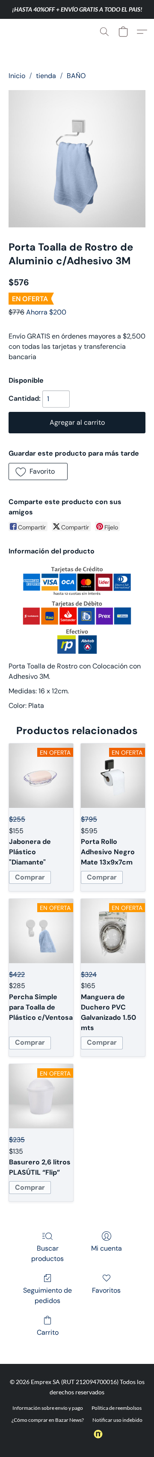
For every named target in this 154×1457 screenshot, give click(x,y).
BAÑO (76, 75)
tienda (46, 75)
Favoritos (106, 1290)
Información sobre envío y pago (47, 1408)
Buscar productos (47, 1253)
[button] (25, 32)
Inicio (17, 75)
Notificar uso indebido (117, 1420)
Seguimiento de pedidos (47, 1295)
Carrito (48, 1332)
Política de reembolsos (117, 1408)
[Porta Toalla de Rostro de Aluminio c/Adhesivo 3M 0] (77, 158)
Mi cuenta (106, 1248)
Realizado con (71, 1434)
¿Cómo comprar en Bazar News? (48, 1420)
